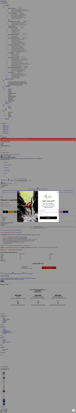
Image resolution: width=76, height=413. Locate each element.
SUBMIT (48, 217)
